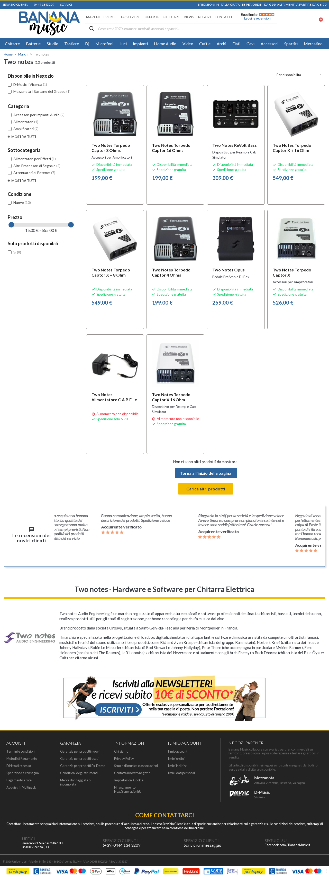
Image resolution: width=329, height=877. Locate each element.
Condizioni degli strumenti (79, 773)
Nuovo (22, 202)
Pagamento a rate (19, 780)
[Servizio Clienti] (92, 842)
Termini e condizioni (20, 751)
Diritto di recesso (18, 766)
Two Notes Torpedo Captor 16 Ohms (171, 148)
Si (17, 252)
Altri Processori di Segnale (36, 165)
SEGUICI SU (276, 840)
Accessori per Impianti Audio (39, 115)
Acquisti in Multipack (21, 787)
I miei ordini (176, 759)
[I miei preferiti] (292, 23)
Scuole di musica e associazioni (136, 766)
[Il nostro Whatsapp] (173, 842)
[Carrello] (318, 23)
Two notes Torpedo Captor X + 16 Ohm (292, 148)
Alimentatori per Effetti (34, 159)
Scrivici (65, 4)
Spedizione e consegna (22, 773)
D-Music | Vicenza (30, 84)
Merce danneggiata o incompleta (75, 782)
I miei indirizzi (177, 766)
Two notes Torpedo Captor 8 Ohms (111, 148)
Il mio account (177, 751)
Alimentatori (25, 122)
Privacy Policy (124, 759)
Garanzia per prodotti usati (79, 759)
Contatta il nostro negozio (132, 773)
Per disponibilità (299, 74)
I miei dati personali (182, 773)
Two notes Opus (228, 269)
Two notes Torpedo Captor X (292, 272)
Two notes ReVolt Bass (234, 145)
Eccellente (256, 16)
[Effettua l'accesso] (305, 23)
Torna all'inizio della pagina (205, 473)
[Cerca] (91, 29)
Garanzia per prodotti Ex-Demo (82, 766)
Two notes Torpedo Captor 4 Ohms (171, 272)
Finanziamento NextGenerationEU (127, 789)
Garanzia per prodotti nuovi (79, 751)
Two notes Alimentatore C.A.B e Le (114, 397)
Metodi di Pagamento (21, 759)
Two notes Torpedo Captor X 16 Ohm (171, 397)
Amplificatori (26, 128)
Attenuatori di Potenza (34, 172)
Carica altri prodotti (205, 488)
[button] (93, 17)
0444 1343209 (43, 4)
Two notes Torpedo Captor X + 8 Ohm (111, 272)
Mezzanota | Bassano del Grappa (41, 91)
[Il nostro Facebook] (254, 842)
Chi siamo (121, 751)
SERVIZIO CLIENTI (120, 840)
